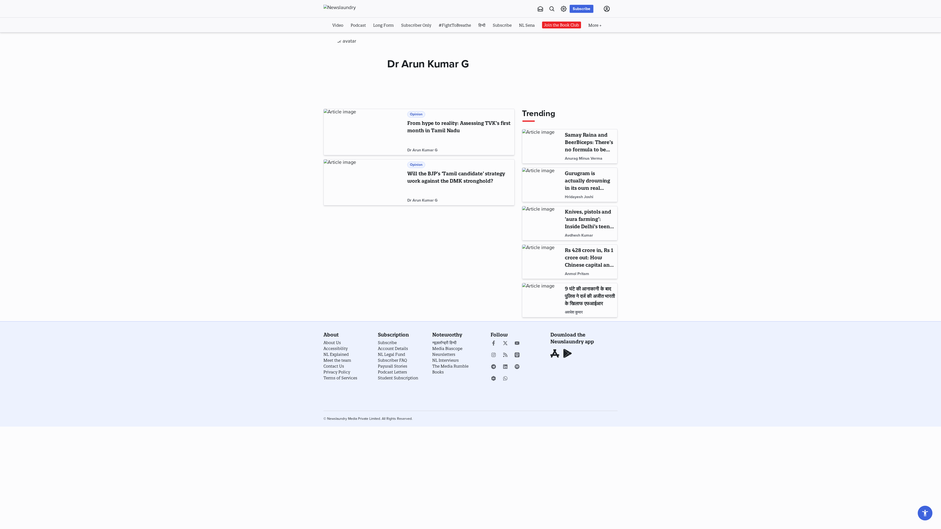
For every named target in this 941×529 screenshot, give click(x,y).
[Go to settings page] (925, 513)
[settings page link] (564, 9)
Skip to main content (348, 39)
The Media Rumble (450, 366)
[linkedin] (505, 367)
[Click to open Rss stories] (505, 355)
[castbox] (493, 379)
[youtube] (517, 344)
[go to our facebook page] (493, 344)
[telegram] (493, 367)
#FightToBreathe (455, 25)
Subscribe (581, 8)
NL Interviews (445, 360)
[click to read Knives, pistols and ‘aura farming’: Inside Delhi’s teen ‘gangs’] (542, 223)
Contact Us (333, 366)
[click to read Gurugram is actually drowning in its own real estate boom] (542, 185)
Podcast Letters (392, 372)
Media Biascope (447, 348)
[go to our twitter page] (505, 344)
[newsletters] (540, 9)
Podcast (358, 25)
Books (438, 372)
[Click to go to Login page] (607, 9)
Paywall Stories (392, 366)
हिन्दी (481, 25)
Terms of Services (340, 377)
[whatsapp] (505, 379)
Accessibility (335, 348)
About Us (332, 342)
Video (337, 25)
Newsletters (443, 354)
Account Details (393, 348)
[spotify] (517, 367)
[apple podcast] (517, 355)
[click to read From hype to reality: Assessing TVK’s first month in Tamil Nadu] (364, 132)
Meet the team (337, 360)
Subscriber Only (416, 25)
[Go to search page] (552, 9)
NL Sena (527, 25)
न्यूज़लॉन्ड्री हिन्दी (444, 342)
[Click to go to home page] (350, 8)
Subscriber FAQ (392, 360)
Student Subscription (398, 377)
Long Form (383, 25)
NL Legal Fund (391, 354)
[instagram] (493, 355)
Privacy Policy (336, 372)
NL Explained (336, 354)
